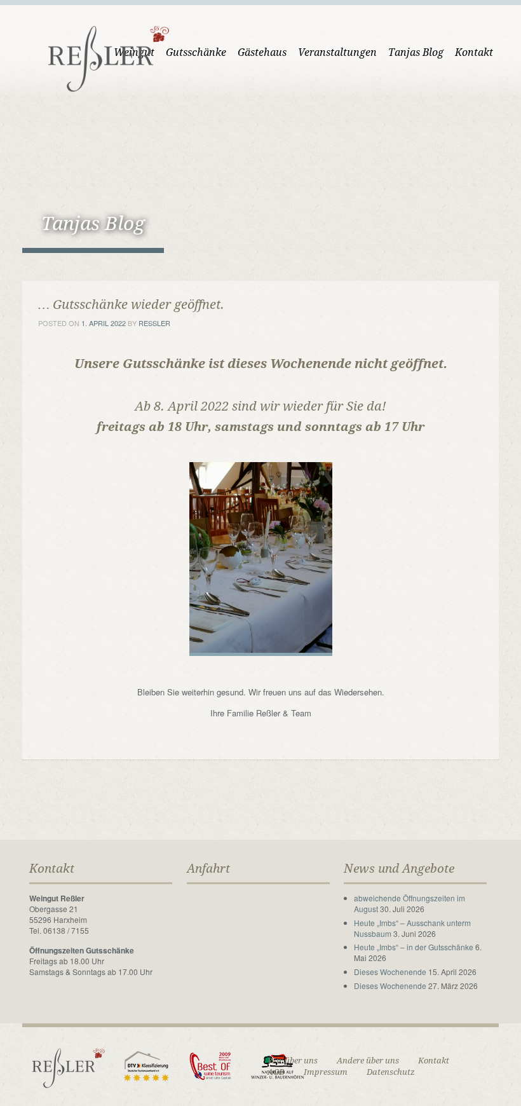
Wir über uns (292, 1060)
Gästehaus (262, 52)
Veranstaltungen (337, 52)
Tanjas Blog (415, 52)
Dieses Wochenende (390, 971)
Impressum (326, 1072)
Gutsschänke (196, 52)
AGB (276, 1072)
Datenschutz (391, 1072)
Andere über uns (368, 1060)
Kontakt (474, 52)
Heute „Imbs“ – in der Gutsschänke (413, 946)
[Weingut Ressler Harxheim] (101, 57)
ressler (154, 323)
